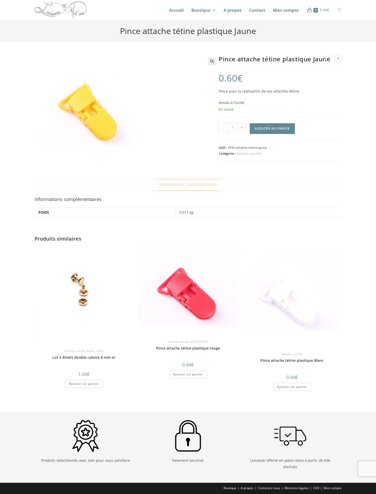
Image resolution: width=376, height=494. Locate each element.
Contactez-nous (269, 488)
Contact (257, 10)
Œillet (99, 351)
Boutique (200, 10)
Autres (91, 351)
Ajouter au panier (272, 128)
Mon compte (285, 10)
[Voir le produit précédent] (329, 58)
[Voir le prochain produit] (337, 58)
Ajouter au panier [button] (84, 383)
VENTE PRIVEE (199, 342)
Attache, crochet (249, 153)
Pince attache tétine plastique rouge (188, 348)
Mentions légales (296, 488)
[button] (212, 61)
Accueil (176, 10)
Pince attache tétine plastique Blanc (292, 360)
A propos (232, 10)
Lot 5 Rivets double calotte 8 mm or (83, 357)
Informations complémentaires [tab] (188, 184)
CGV (316, 488)
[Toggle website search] (339, 9)
